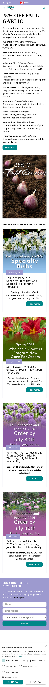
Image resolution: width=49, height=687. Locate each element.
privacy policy (19, 597)
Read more (23, 656)
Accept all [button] (13, 682)
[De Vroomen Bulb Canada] (10, 8)
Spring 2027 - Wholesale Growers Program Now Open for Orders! (24, 369)
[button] (24, 677)
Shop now (9, 147)
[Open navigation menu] (4, 8)
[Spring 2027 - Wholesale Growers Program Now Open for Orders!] (24, 339)
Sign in (9, 2)
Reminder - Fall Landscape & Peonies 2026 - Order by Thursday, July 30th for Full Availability (24, 457)
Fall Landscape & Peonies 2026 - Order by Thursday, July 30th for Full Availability (23, 544)
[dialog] (24, 665)
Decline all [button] (35, 682)
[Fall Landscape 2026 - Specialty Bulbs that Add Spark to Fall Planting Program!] (24, 251)
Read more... (34, 303)
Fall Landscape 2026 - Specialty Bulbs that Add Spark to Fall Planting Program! (21, 282)
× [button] (46, 646)
